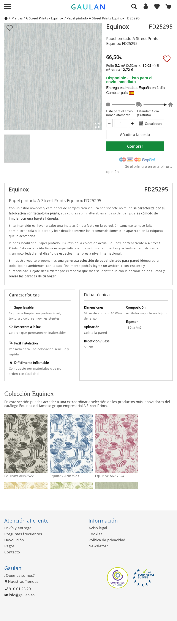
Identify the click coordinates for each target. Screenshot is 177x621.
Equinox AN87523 (64, 476)
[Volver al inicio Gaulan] (6, 18)
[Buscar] (134, 6)
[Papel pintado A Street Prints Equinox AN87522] (44, 443)
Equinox (57, 18)
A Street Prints (37, 18)
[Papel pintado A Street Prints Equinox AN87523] (90, 443)
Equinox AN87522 (19, 476)
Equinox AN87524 (110, 476)
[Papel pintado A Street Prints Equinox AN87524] (135, 443)
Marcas (17, 18)
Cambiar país (117, 93)
